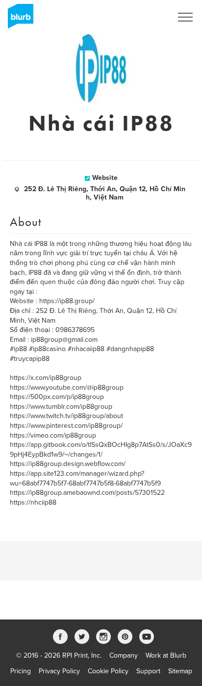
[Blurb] (17, 19)
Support (148, 671)
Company (123, 655)
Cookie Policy (108, 671)
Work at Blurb (166, 655)
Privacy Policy (59, 671)
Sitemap (180, 671)
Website (105, 178)
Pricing (20, 671)
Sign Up (147, 17)
